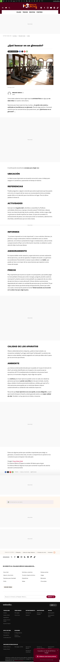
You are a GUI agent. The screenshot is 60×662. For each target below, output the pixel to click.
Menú (3, 7)
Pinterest (41, 7)
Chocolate (43, 581)
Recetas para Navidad (9, 578)
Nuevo (6, 7)
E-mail (27, 51)
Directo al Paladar (39, 613)
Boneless (50, 552)
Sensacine (28, 612)
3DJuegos (17, 612)
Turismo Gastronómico (28, 575)
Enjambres (25, 578)
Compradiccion (7, 637)
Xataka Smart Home (6, 620)
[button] (18, 92)
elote (28, 35)
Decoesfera (6, 635)
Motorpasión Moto (51, 616)
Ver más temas (8, 587)
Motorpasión (51, 612)
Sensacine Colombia (28, 651)
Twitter (22, 51)
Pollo (4, 581)
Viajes (18, 12)
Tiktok (57, 7)
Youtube (51, 7)
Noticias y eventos (27, 572)
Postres (39, 12)
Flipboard (24, 51)
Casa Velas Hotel (18, 461)
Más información (19, 660)
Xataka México (7, 646)
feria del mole (22, 35)
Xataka (5, 612)
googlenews (54, 7)
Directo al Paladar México (40, 647)
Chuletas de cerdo (41, 552)
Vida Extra (17, 615)
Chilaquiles (18, 552)
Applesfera (6, 617)
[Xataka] (1, 1)
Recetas (32, 12)
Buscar (9, 7)
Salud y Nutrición (24, 471)
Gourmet (5, 572)
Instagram (48, 7)
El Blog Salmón (18, 632)
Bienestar (34, 471)
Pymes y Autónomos (17, 636)
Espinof (28, 615)
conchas (15, 35)
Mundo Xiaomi (6, 623)
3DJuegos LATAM (19, 646)
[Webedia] (7, 605)
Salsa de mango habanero (29, 552)
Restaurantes (44, 572)
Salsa (23, 581)
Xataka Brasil (6, 649)
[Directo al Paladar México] (30, 6)
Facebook (44, 7)
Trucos (25, 12)
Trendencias (6, 632)
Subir (52, 605)
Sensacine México (28, 647)
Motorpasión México (51, 647)
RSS (24, 557)
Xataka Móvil (6, 615)
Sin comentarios (14, 51)
